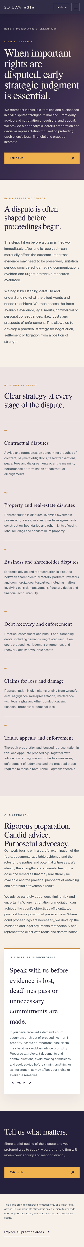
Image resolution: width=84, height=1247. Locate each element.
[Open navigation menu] (75, 7)
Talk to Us (61, 7)
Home (7, 28)
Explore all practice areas (27, 1232)
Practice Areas (25, 28)
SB (19, 7)
